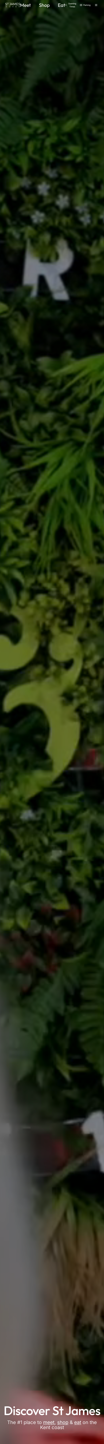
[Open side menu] (96, 5)
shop (62, 1422)
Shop (44, 5)
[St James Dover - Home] (12, 5)
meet (48, 1422)
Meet (25, 5)
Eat (61, 5)
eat (77, 1422)
